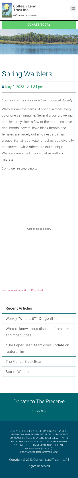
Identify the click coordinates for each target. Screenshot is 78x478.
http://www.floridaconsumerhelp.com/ (39, 452)
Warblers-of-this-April (14, 290)
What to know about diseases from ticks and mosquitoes (38, 331)
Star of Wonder (18, 371)
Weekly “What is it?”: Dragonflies (31, 318)
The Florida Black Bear (24, 361)
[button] (73, 8)
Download (37, 290)
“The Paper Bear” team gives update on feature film (37, 348)
